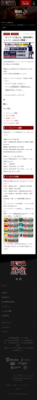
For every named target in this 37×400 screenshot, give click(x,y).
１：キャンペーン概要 (10, 113)
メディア (4, 332)
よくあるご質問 (7, 311)
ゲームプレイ (6, 327)
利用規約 (8, 385)
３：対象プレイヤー (9, 118)
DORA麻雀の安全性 (8, 302)
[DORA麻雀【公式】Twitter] (17, 279)
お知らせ (10, 22)
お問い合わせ (19, 388)
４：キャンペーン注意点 (11, 120)
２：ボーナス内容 (9, 115)
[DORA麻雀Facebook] (20, 279)
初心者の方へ (6, 297)
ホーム (3, 22)
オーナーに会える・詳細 (11, 123)
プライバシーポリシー (24, 385)
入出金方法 (5, 315)
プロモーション (7, 322)
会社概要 (14, 385)
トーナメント (6, 306)
